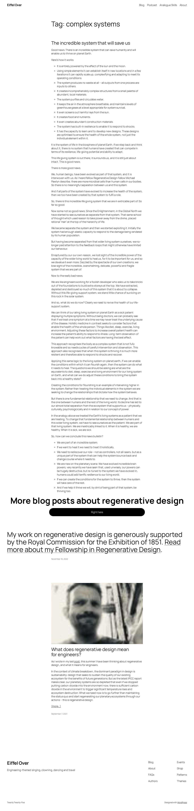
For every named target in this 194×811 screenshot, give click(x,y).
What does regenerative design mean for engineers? (90, 652)
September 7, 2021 (59, 713)
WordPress (182, 802)
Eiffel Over (14, 5)
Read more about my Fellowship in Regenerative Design (94, 545)
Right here (97, 512)
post (77, 661)
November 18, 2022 (59, 559)
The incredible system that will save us (90, 42)
